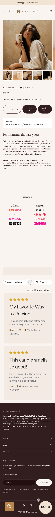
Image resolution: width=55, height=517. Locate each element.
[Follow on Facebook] (24, 505)
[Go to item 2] (17, 75)
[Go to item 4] (37, 75)
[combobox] (39, 290)
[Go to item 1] (7, 75)
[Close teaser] (38, 500)
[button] (45, 507)
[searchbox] (15, 282)
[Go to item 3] (27, 75)
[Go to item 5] (47, 75)
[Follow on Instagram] (31, 505)
